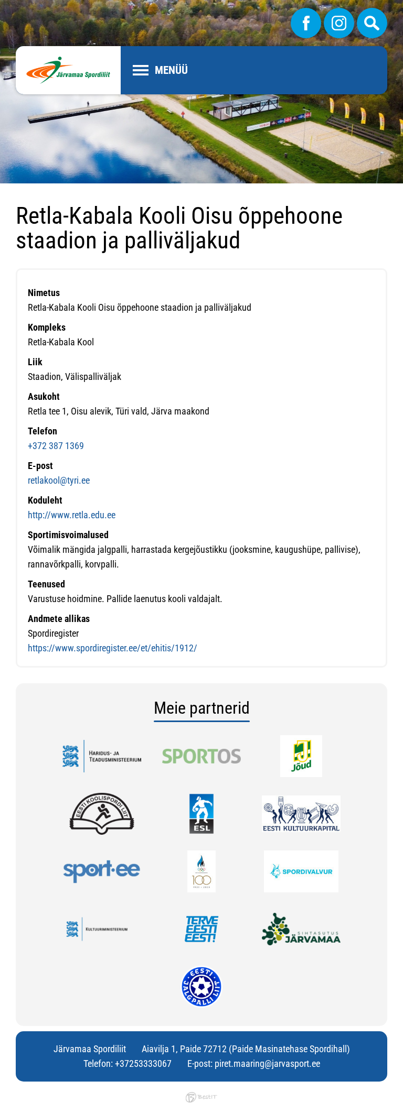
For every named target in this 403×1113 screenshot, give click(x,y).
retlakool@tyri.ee (59, 480)
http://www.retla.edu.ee (71, 514)
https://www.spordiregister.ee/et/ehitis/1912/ (112, 647)
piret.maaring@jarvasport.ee (267, 1063)
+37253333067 (143, 1063)
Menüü (171, 70)
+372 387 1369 (56, 445)
